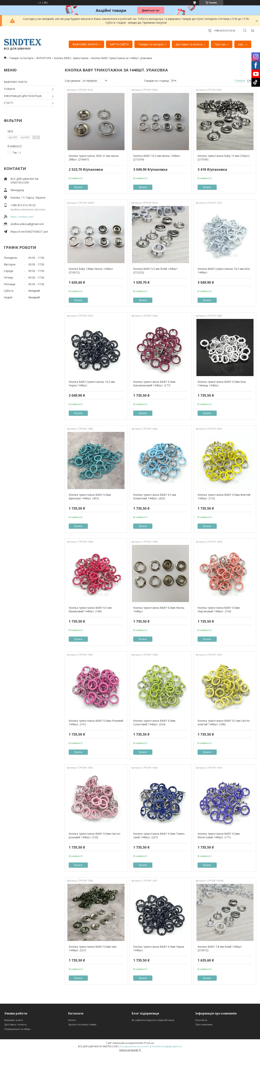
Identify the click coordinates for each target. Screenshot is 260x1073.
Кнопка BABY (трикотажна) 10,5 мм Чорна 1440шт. (92, 383)
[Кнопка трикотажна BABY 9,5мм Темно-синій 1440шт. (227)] (160, 799)
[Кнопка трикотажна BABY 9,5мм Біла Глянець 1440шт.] (225, 347)
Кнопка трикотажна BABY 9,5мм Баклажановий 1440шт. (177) (154, 383)
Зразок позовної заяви (82, 1024)
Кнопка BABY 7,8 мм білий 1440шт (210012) (220, 948)
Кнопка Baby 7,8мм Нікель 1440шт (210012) (91, 270)
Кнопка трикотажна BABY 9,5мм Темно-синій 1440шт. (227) (159, 835)
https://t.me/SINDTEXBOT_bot (29, 231)
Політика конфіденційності (167, 1046)
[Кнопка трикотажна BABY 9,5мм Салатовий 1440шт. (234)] (160, 686)
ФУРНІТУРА (43, 58)
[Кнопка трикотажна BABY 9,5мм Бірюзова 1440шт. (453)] (96, 460)
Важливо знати (13, 1020)
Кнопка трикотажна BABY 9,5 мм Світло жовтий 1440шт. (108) (224, 722)
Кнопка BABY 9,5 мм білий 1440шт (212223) (155, 270)
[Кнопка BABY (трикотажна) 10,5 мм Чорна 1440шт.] (96, 347)
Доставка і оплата (15, 1024)
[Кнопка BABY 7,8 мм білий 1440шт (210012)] (225, 912)
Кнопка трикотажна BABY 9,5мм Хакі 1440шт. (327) (92, 948)
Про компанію (204, 1024)
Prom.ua (149, 1043)
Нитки (72, 1020)
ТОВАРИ (9, 89)
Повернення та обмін (17, 1029)
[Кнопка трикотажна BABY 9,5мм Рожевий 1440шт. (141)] (96, 686)
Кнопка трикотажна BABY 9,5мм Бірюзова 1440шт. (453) (90, 496)
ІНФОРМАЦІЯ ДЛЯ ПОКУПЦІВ (23, 96)
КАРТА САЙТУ (119, 44)
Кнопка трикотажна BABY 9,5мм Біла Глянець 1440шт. (222, 383)
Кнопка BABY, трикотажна (71, 58)
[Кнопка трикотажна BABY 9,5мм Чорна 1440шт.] (160, 912)
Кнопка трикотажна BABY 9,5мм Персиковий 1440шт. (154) (219, 609)
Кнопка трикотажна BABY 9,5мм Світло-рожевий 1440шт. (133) (95, 835)
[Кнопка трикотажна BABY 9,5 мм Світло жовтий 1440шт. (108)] (225, 686)
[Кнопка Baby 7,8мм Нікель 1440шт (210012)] (96, 234)
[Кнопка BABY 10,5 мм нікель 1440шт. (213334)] (160, 121)
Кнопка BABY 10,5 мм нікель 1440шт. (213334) (157, 157)
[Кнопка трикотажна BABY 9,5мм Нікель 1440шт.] (160, 573)
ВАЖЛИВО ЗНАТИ (85, 44)
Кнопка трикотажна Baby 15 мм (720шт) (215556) (224, 157)
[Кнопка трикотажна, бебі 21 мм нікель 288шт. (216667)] (96, 121)
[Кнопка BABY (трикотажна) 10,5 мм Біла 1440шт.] (225, 234)
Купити (78, 187)
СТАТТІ (8, 103)
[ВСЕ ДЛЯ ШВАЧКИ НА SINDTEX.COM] (23, 42)
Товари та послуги (150, 44)
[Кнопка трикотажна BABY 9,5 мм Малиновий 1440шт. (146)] (96, 573)
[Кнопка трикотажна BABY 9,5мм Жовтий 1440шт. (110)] (225, 460)
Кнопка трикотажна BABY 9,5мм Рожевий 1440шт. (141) (96, 722)
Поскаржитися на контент (134, 1046)
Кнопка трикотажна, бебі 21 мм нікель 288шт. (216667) (94, 157)
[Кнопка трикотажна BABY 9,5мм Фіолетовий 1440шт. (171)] (225, 799)
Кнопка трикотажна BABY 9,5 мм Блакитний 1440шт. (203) (154, 496)
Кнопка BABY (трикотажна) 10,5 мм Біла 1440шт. (224, 270)
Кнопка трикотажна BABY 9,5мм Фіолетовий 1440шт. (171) (219, 835)
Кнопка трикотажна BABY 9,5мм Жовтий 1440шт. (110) (224, 496)
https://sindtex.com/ (22, 216)
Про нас (220, 44)
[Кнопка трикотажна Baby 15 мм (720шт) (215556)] (225, 121)
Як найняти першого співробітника (153, 1020)
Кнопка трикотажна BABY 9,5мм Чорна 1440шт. (158, 948)
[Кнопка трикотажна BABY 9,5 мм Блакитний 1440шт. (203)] (160, 460)
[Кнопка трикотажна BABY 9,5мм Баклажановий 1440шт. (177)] (160, 347)
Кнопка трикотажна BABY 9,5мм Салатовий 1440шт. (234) (154, 722)
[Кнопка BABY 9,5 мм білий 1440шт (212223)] (160, 234)
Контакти (201, 1020)
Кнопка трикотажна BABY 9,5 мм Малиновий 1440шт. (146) (90, 609)
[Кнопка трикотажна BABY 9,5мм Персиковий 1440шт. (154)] (225, 573)
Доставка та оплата (189, 44)
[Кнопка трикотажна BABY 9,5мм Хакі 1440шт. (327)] (96, 912)
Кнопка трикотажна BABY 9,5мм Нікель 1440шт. (158, 609)
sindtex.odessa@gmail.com (27, 224)
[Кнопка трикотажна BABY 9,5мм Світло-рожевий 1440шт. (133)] (96, 799)
